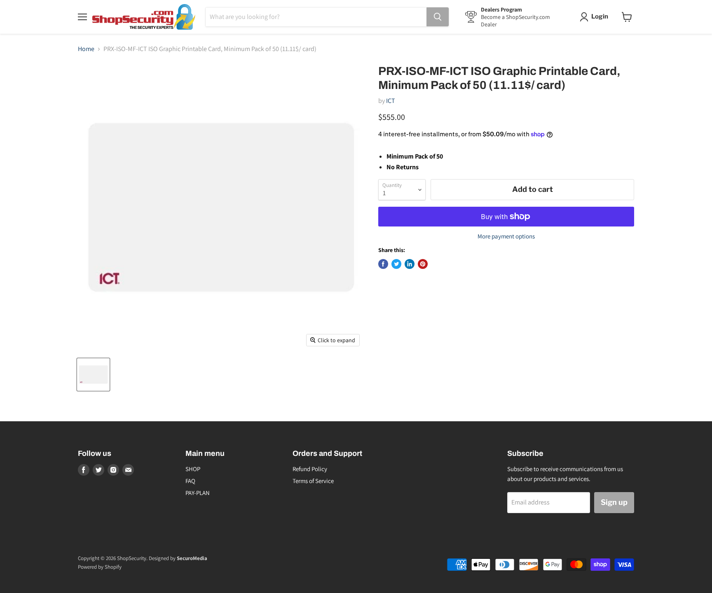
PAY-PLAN (197, 493)
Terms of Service (313, 481)
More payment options (506, 236)
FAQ (190, 481)
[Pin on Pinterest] (423, 264)
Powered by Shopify (100, 566)
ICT (390, 100)
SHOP (192, 469)
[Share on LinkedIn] (410, 264)
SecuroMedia (192, 558)
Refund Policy (310, 469)
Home (86, 49)
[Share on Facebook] (383, 264)
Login (599, 16)
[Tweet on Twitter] (396, 264)
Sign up (614, 502)
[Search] (437, 16)
